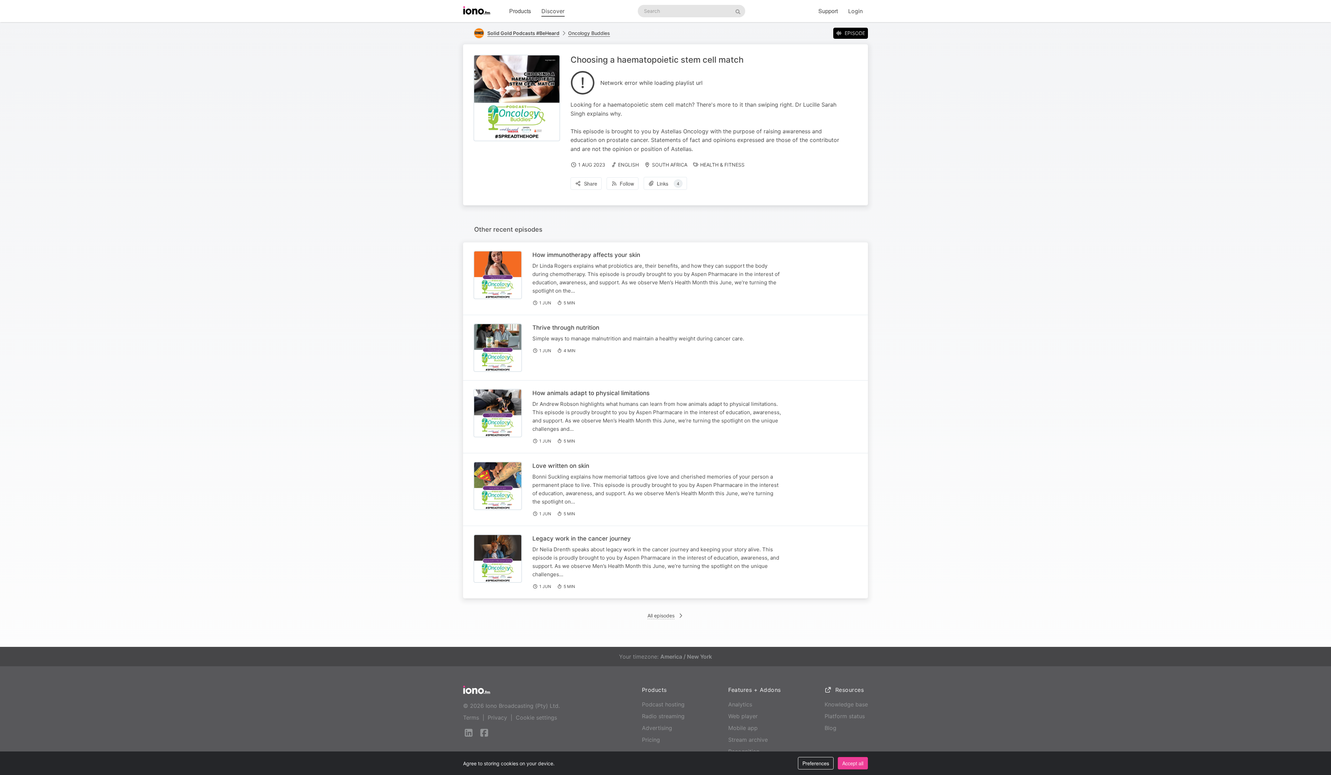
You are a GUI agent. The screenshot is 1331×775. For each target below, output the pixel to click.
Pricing (651, 739)
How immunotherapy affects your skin (586, 254)
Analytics (740, 704)
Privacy (497, 717)
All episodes (661, 615)
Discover (553, 11)
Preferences (815, 763)
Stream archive (748, 739)
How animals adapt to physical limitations (591, 393)
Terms (471, 717)
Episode (855, 33)
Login (855, 11)
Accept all (852, 763)
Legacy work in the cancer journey (581, 538)
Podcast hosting (663, 704)
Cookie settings (536, 717)
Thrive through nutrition (565, 327)
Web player (743, 716)
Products (520, 11)
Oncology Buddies (589, 33)
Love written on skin (560, 465)
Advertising (657, 727)
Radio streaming (663, 716)
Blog (830, 727)
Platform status (845, 716)
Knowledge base (846, 704)
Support (828, 11)
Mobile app (743, 727)
